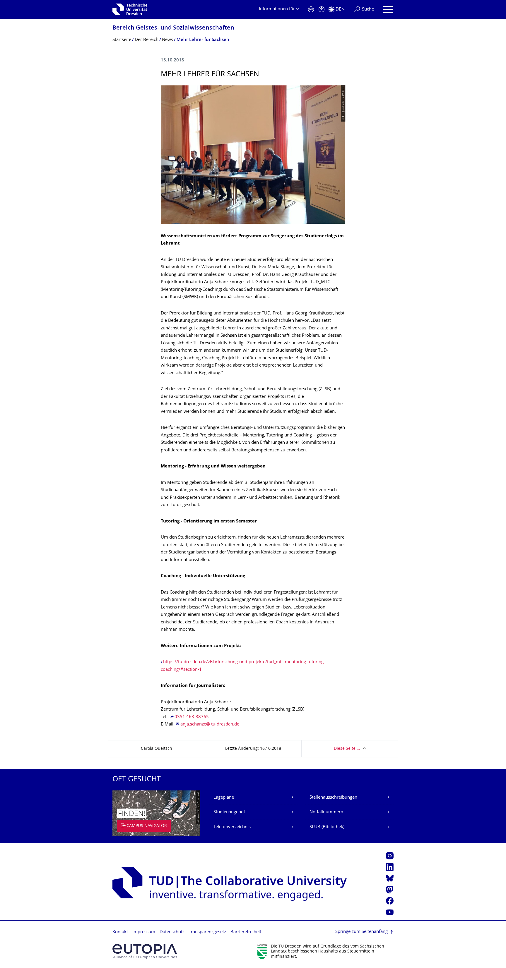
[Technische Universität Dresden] (129, 9)
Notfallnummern (326, 812)
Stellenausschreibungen (333, 797)
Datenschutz (172, 932)
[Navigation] (388, 10)
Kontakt (120, 932)
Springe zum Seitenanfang (361, 932)
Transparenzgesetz (207, 932)
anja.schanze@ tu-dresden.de (209, 724)
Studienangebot (229, 812)
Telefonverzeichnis (232, 827)
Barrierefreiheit (245, 932)
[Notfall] (311, 9)
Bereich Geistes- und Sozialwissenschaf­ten (173, 28)
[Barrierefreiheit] (321, 9)
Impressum (143, 932)
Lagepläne (223, 797)
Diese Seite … (347, 749)
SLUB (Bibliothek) (327, 827)
